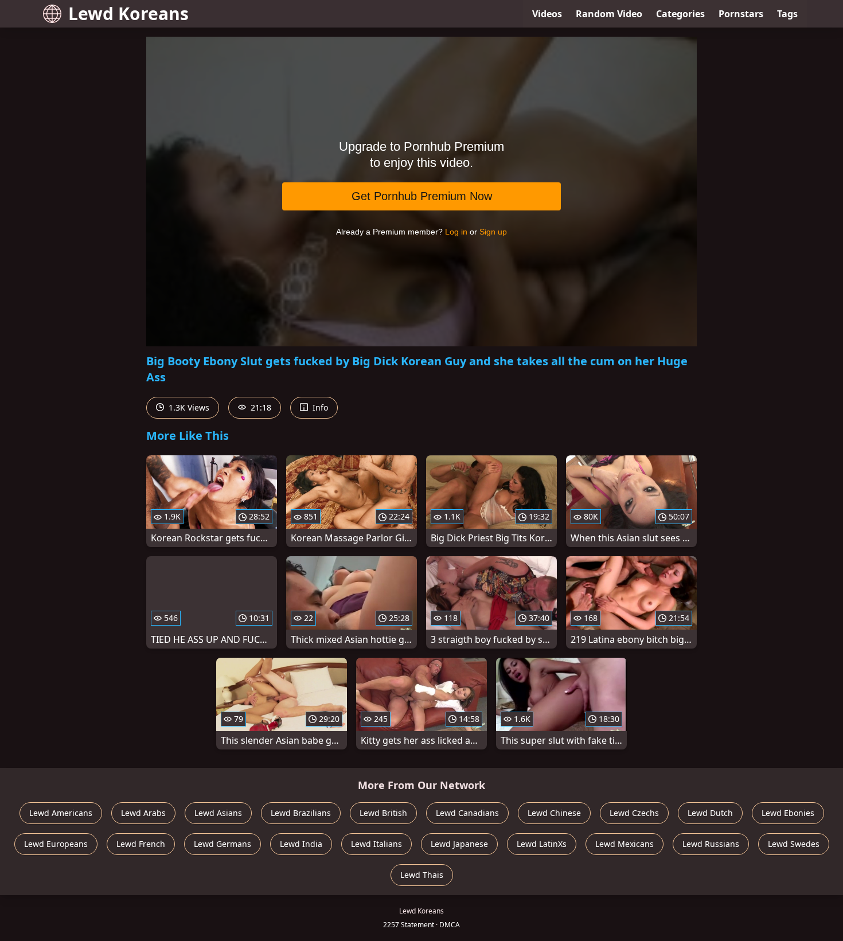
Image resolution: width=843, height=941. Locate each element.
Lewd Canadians (467, 812)
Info (319, 407)
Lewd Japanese (459, 843)
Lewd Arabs (143, 812)
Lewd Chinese (554, 812)
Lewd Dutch (710, 812)
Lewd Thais (421, 874)
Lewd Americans (60, 812)
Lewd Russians (710, 843)
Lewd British (383, 812)
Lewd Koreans (128, 13)
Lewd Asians (218, 812)
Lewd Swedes (793, 843)
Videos (547, 13)
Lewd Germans (222, 843)
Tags (787, 13)
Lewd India (301, 843)
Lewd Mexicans (624, 843)
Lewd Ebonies (788, 812)
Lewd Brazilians (301, 812)
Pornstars (741, 13)
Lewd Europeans (56, 843)
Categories (680, 13)
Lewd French (140, 843)
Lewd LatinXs (542, 843)
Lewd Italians (376, 843)
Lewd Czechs (634, 812)
